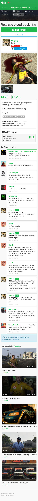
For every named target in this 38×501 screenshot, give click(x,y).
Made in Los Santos (7, 495)
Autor (16, 210)
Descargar (20, 29)
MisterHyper (12, 196)
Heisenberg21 (13, 173)
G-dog (10, 163)
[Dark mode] (32, 7)
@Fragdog (12, 247)
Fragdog (14, 40)
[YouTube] (14, 42)
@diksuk (11, 236)
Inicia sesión (23, 337)
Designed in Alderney (7, 493)
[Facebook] (12, 42)
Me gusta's (19, 97)
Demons (11, 186)
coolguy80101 (13, 309)
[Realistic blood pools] (19, 68)
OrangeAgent (13, 151)
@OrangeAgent (13, 298)
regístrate (5, 339)
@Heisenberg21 (13, 212)
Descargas (8, 97)
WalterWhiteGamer (14, 325)
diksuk (10, 224)
